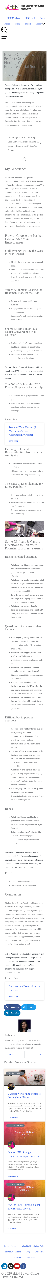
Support (39, 24)
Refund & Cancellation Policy (33, 1246)
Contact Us (30, 1257)
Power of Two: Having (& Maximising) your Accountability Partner (23, 431)
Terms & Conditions (13, 1252)
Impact (28, 24)
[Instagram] (11, 1266)
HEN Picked (30, 18)
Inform (17, 24)
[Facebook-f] (23, 1266)
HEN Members (13, 18)
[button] (43, 24)
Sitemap (17, 1257)
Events (42, 18)
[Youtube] (17, 1266)
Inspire (7, 24)
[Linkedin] (4, 1266)
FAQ (28, 1252)
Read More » (14, 441)
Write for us (39, 1252)
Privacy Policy (10, 1246)
